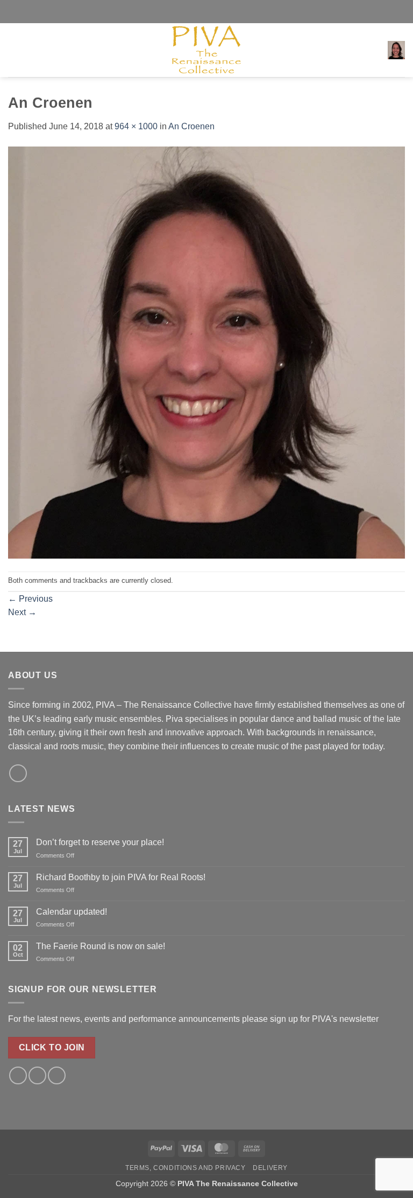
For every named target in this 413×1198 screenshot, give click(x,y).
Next (22, 612)
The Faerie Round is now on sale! (100, 946)
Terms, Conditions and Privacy (185, 1168)
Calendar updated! (71, 911)
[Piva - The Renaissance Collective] (206, 50)
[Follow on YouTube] (57, 1075)
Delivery (270, 1168)
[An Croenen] (206, 352)
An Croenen (191, 126)
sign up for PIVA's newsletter (324, 1018)
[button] (14, 50)
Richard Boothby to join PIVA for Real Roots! (120, 877)
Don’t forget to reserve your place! (100, 842)
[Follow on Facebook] (18, 773)
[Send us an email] (37, 1075)
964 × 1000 (136, 126)
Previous (30, 598)
